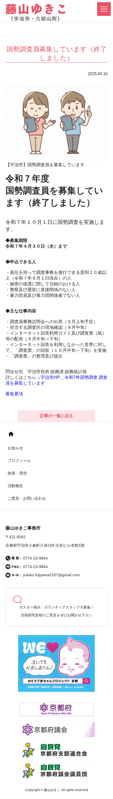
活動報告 (15, 486)
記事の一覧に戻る (56, 415)
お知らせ (15, 448)
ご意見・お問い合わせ (27, 498)
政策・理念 (17, 473)
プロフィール (19, 460)
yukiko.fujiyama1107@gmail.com (51, 575)
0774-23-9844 (35, 558)
